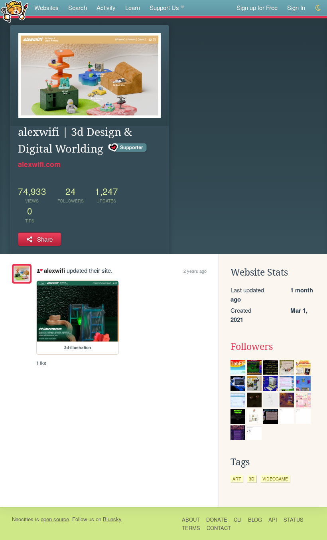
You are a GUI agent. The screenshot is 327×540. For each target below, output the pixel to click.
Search (77, 7)
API (272, 519)
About (191, 519)
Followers (251, 346)
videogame (275, 479)
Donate (216, 519)
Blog (255, 519)
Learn (132, 7)
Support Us (164, 7)
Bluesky (112, 519)
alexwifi (54, 270)
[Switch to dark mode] (318, 8)
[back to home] (14, 11)
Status (293, 519)
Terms (191, 528)
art (236, 479)
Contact (219, 528)
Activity (106, 7)
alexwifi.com (39, 164)
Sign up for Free (257, 7)
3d (251, 479)
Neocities (22, 519)
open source (55, 519)
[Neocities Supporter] (128, 148)
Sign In (296, 7)
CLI (238, 519)
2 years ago (195, 271)
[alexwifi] (22, 274)
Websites (46, 7)
